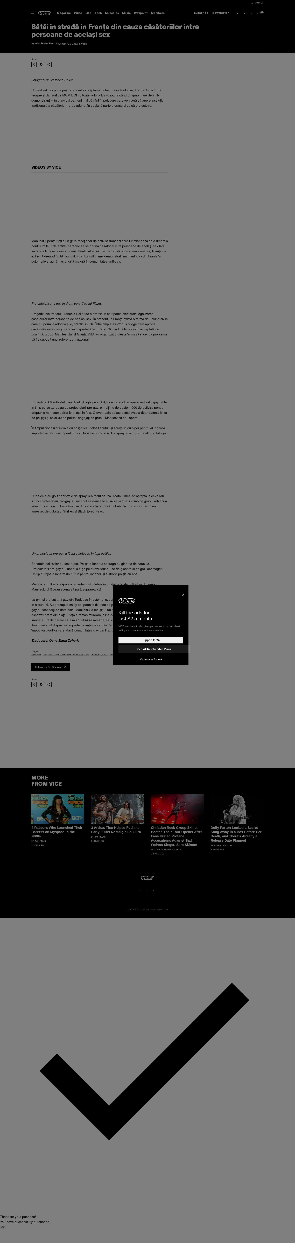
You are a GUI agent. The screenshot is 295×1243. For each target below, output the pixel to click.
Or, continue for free (151, 659)
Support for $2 (151, 640)
